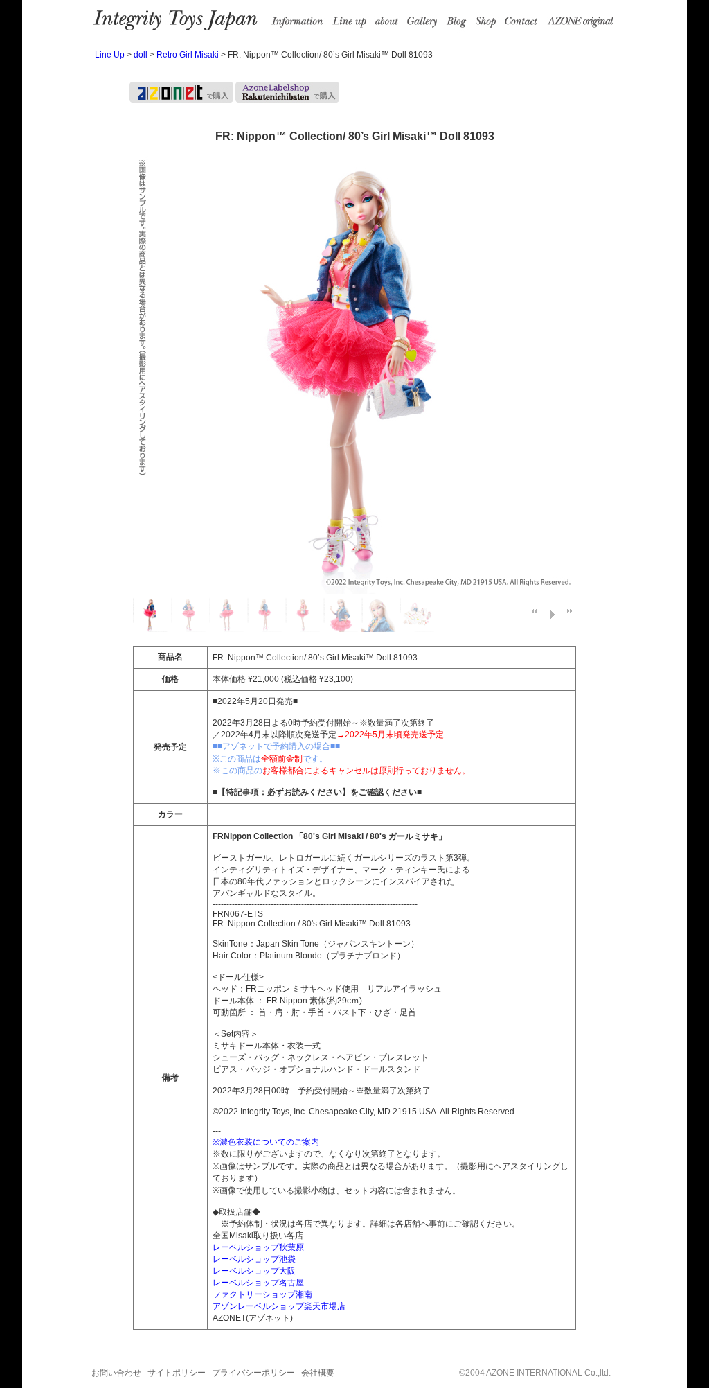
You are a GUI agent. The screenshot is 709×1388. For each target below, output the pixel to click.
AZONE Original (580, 24)
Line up (352, 24)
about (389, 24)
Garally (425, 24)
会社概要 (317, 1373)
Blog (459, 24)
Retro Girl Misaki (187, 55)
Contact (525, 24)
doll (140, 55)
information (301, 24)
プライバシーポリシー (253, 1373)
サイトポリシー (176, 1373)
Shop (488, 24)
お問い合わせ (116, 1373)
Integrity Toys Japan (182, 24)
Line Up (110, 55)
